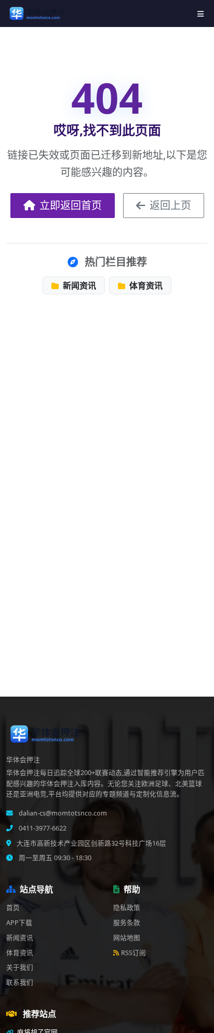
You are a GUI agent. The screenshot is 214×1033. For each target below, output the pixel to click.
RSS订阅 (133, 952)
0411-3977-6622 (41, 828)
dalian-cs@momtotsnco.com (62, 813)
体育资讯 (145, 285)
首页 (13, 907)
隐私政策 (126, 907)
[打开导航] (200, 13)
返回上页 (170, 205)
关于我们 (19, 967)
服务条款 (126, 922)
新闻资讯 (78, 285)
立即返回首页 (70, 205)
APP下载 (19, 922)
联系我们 (19, 982)
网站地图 (126, 937)
